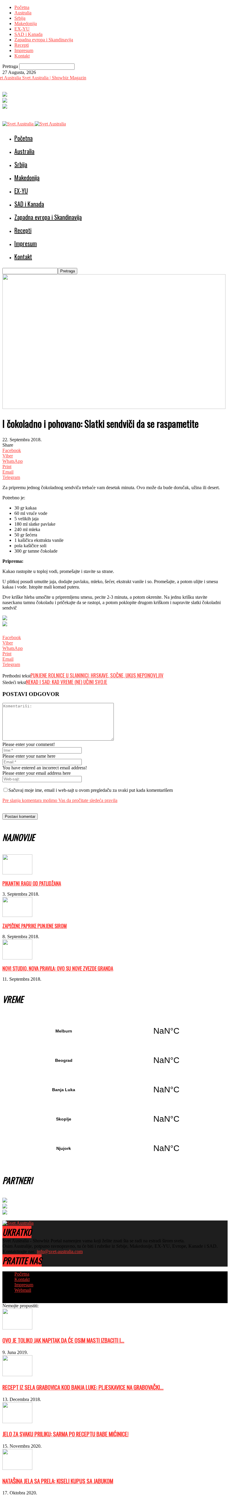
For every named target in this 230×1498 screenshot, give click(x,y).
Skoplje (115, 1119)
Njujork (115, 1148)
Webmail (22, 1290)
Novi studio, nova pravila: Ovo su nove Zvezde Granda (57, 968)
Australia (22, 12)
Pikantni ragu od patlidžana (31, 883)
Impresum (23, 50)
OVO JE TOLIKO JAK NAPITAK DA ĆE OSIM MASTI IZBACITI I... (63, 1340)
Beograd (115, 1060)
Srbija (19, 18)
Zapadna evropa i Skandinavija (43, 39)
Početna (21, 7)
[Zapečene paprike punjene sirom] (17, 915)
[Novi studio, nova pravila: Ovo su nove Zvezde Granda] (17, 957)
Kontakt (22, 55)
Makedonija (25, 23)
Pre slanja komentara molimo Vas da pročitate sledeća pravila (59, 800)
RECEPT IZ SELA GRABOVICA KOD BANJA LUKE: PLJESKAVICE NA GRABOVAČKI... (83, 1387)
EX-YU (22, 28)
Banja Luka (115, 1089)
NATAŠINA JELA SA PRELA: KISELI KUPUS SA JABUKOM (57, 1481)
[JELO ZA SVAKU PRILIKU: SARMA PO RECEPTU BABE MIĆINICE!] (17, 1421)
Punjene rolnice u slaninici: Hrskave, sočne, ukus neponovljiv (97, 675)
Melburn (115, 1031)
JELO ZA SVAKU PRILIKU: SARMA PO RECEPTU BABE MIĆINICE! (65, 1434)
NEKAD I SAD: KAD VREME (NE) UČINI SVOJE (66, 682)
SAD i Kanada (28, 34)
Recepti (21, 45)
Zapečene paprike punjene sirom (34, 926)
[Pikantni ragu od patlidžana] (17, 872)
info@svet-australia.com (60, 1251)
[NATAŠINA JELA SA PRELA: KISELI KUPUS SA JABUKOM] (17, 1468)
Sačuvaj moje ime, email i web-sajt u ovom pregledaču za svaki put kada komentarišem (90, 790)
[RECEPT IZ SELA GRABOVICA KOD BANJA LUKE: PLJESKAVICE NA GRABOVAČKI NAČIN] (17, 1374)
